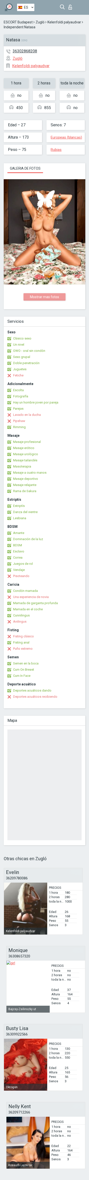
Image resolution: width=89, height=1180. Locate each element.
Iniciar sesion (71, 5)
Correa (17, 557)
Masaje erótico (23, 448)
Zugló (40, 22)
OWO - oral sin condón (29, 351)
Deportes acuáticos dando (32, 690)
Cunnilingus (21, 615)
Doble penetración (26, 363)
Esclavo (18, 551)
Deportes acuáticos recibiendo (35, 696)
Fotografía (20, 396)
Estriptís (19, 506)
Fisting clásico (23, 636)
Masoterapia (22, 466)
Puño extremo (23, 648)
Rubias (56, 149)
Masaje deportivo (25, 479)
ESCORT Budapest (18, 22)
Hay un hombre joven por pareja (35, 402)
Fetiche (18, 375)
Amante (18, 533)
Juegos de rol (23, 564)
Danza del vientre (25, 512)
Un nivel (18, 344)
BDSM (17, 545)
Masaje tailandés (25, 460)
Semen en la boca (26, 663)
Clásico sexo (22, 338)
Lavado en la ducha (27, 415)
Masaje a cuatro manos (29, 472)
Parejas (18, 408)
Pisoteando (21, 576)
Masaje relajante (24, 485)
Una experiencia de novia (31, 597)
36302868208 (25, 51)
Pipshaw (19, 421)
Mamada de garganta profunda (35, 603)
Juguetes (19, 369)
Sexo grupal (21, 357)
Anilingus (19, 621)
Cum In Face (21, 676)
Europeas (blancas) (66, 137)
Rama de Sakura (24, 491)
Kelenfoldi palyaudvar (64, 22)
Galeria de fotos (25, 168)
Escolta (18, 390)
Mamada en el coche (28, 609)
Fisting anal (21, 642)
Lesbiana (19, 518)
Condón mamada (25, 591)
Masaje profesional (27, 442)
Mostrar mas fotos (44, 297)
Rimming (19, 427)
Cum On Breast (23, 669)
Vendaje (19, 570)
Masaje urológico (25, 454)
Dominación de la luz (28, 539)
